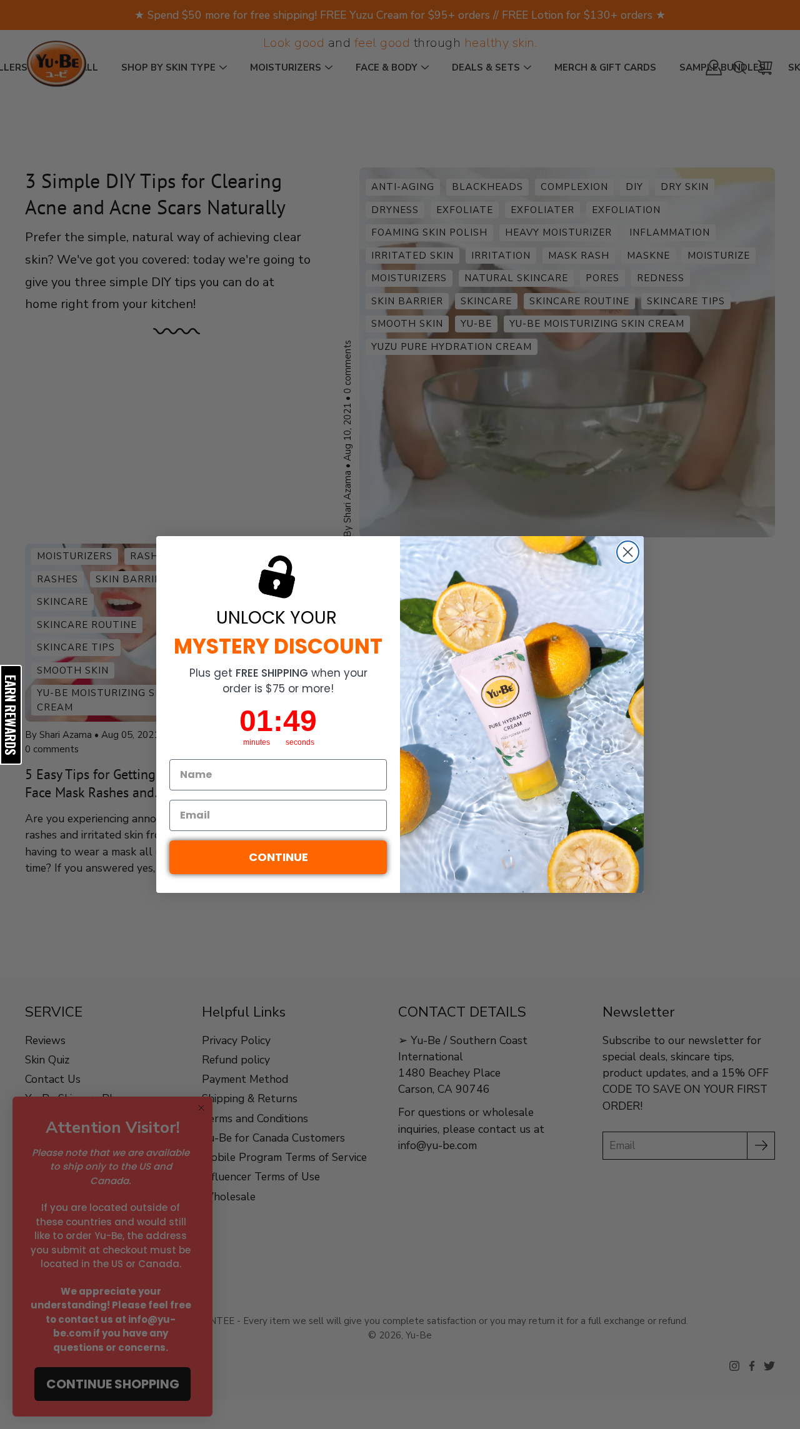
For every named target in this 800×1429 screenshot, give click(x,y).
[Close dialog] (628, 552)
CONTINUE (278, 857)
